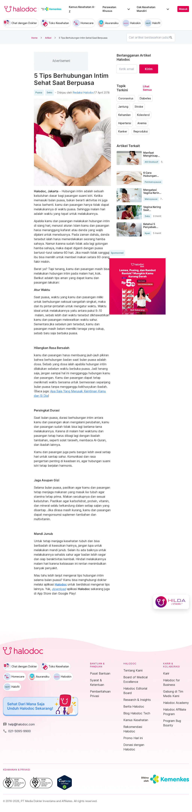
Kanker (122, 131)
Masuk (183, 9)
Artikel (48, 37)
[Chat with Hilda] (171, 602)
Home (34, 37)
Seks (49, 92)
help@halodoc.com (19, 724)
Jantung (123, 106)
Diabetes (145, 98)
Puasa (38, 92)
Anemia (141, 123)
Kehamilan (124, 114)
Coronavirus (125, 98)
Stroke (139, 106)
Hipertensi (124, 123)
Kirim (148, 69)
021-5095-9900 (17, 731)
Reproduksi (141, 131)
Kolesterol (143, 114)
